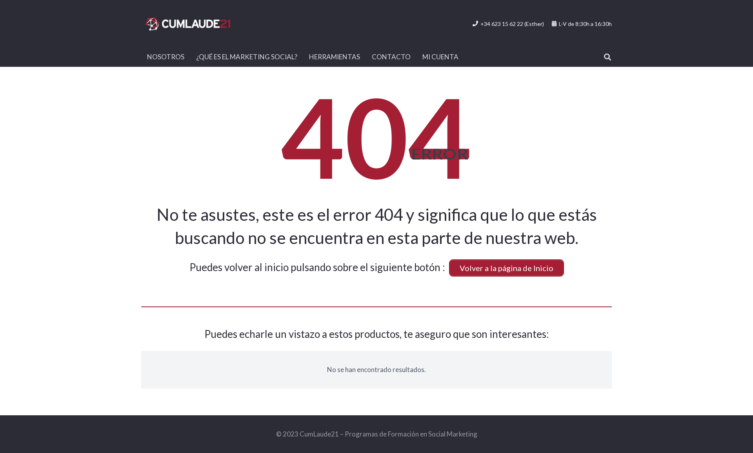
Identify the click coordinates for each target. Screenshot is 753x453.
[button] (607, 57)
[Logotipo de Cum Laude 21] (187, 24)
